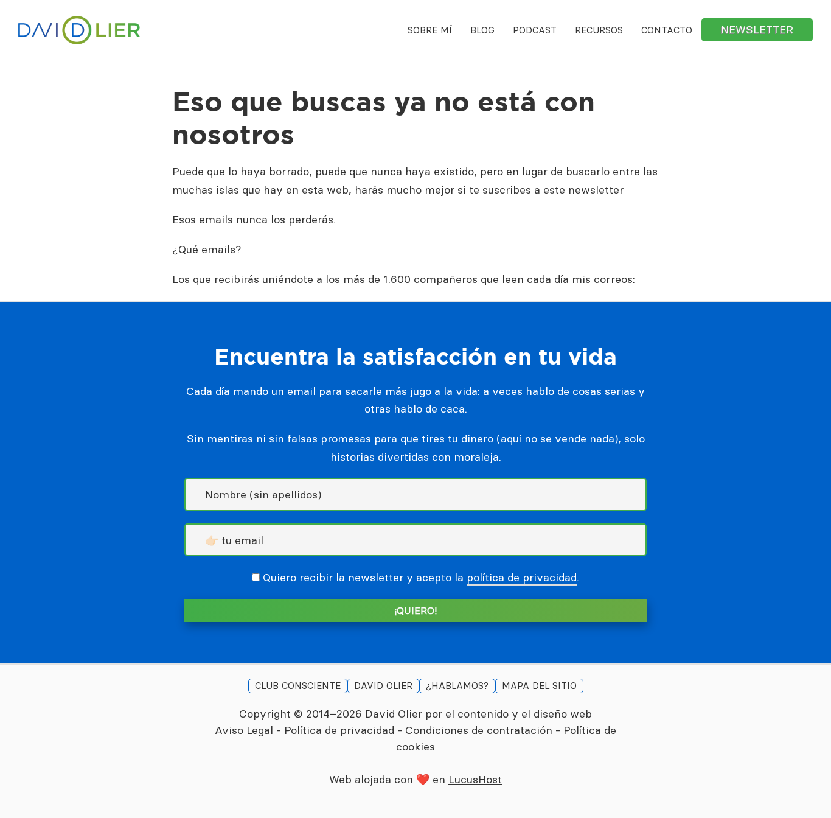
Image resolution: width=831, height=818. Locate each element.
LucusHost (475, 779)
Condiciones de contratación (478, 730)
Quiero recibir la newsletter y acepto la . (421, 577)
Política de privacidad (339, 730)
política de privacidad (522, 577)
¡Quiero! (415, 610)
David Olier (393, 714)
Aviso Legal (244, 730)
